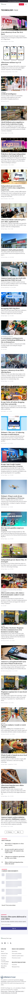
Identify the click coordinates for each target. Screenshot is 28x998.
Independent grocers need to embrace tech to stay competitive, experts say (13, 188)
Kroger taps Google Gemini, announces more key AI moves (12, 465)
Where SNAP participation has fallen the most (14, 863)
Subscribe (21, 4)
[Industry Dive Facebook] (5, 943)
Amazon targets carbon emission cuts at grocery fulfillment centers (13, 818)
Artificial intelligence (8, 94)
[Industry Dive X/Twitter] (7, 943)
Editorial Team (4, 953)
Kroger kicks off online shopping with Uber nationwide (12, 403)
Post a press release (10, 905)
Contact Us (3, 955)
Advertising (14, 951)
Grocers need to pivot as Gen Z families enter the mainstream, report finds (14, 850)
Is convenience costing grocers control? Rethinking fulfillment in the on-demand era (13, 340)
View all (3, 905)
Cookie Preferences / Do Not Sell (9, 993)
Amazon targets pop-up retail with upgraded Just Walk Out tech (13, 279)
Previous (10, 832)
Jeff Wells (4, 411)
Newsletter (3, 958)
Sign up (14, 928)
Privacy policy (4, 991)
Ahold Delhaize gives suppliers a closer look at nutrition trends (12, 123)
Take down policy (19, 991)
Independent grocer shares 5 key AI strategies (13, 561)
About (2, 951)
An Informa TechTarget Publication (14, 1)
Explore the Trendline (20, 89)
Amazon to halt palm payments (12, 250)
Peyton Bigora (4, 133)
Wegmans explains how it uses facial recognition (14, 693)
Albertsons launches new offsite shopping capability (12, 786)
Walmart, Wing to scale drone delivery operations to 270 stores (12, 497)
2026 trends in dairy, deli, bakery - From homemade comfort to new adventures (13, 595)
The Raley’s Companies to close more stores (14, 844)
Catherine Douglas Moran (7, 71)
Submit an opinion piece (17, 955)
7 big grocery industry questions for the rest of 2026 (15, 857)
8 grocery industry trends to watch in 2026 (13, 726)
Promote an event (16, 958)
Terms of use (11, 991)
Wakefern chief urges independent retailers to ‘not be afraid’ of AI (13, 155)
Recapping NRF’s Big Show (10, 308)
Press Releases (4, 963)
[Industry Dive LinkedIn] (2, 943)
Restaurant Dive (15, 966)
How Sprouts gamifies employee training (12, 529)
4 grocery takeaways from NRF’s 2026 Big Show (12, 371)
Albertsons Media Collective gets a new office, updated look (13, 221)
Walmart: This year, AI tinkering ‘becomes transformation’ (12, 433)
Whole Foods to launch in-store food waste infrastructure (14, 756)
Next (18, 832)
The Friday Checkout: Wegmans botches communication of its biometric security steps (12, 630)
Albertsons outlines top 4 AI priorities (11, 63)
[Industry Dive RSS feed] (10, 943)
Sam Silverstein (5, 41)
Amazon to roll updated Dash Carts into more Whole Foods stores (13, 663)
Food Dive (14, 964)
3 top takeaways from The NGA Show (12, 33)
